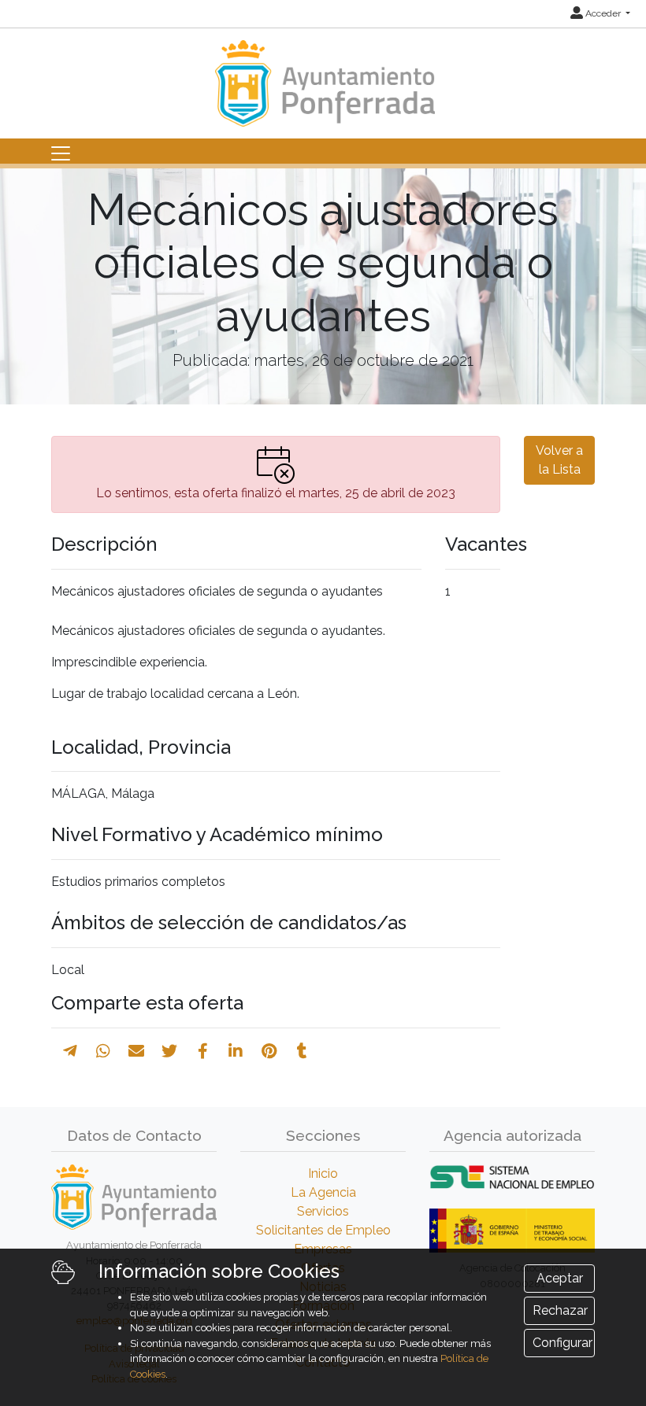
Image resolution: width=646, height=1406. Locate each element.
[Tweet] (169, 1051)
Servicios (323, 1211)
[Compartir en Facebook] (203, 1051)
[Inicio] (322, 75)
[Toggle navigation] (60, 153)
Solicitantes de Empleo (323, 1230)
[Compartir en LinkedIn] (235, 1051)
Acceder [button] (603, 13)
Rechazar (560, 1310)
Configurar (562, 1342)
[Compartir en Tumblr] (302, 1051)
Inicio (323, 1173)
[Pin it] (269, 1051)
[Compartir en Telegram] (70, 1051)
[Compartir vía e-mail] (136, 1051)
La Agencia (323, 1192)
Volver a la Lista (559, 460)
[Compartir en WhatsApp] (103, 1051)
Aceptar (559, 1278)
